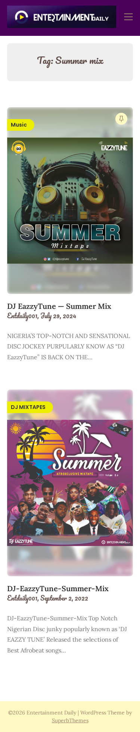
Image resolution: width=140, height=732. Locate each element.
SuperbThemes (70, 720)
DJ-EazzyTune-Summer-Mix (58, 588)
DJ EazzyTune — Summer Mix (59, 306)
